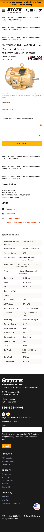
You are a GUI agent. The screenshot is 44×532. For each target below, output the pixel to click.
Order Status (7, 480)
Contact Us (6, 474)
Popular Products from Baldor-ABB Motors (23, 223)
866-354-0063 (12, 407)
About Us (5, 497)
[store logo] (14, 10)
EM (8, 102)
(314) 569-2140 (9, 399)
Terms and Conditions (11, 503)
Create (6, 2)
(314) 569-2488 (9, 402)
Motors (5, 20)
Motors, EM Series (13, 218)
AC (10, 20)
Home (4, 18)
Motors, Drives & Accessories (29, 18)
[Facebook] (3, 414)
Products (12, 18)
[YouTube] (8, 414)
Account (5, 477)
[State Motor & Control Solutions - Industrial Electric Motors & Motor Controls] (12, 381)
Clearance (6, 464)
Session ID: (6, 487)
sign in (29, 2)
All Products (7, 458)
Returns (5, 484)
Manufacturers (8, 461)
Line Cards (6, 500)
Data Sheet (10, 214)
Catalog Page (11, 209)
